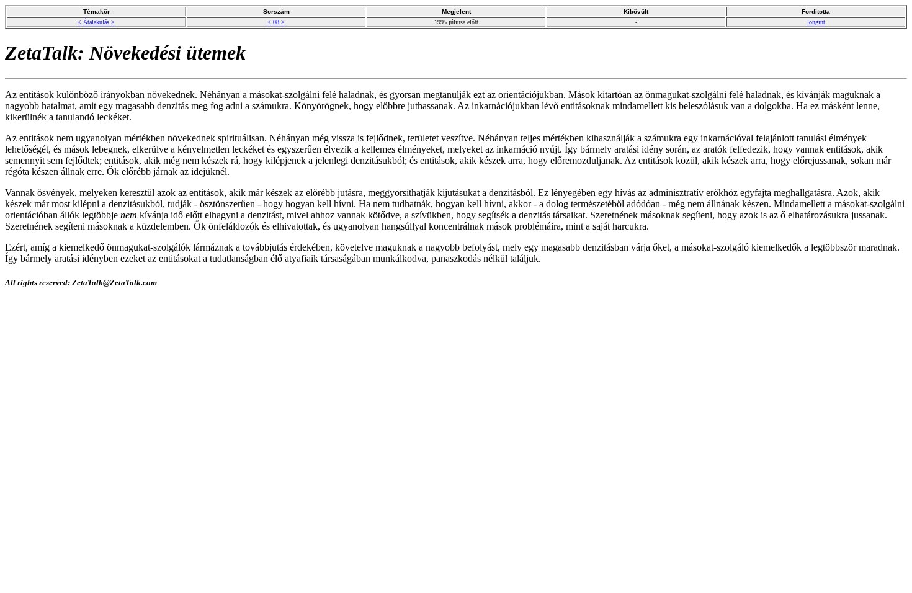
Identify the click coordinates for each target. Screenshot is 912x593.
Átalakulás (96, 22)
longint (816, 22)
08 (276, 22)
